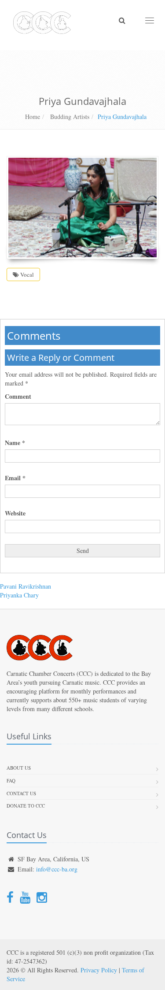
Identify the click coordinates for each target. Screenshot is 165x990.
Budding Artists (68, 116)
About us (19, 767)
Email (15, 478)
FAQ (11, 780)
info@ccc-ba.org (56, 869)
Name (15, 442)
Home (32, 116)
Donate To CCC (26, 805)
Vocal (26, 274)
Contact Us (21, 793)
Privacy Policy (99, 970)
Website (15, 513)
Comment (18, 396)
